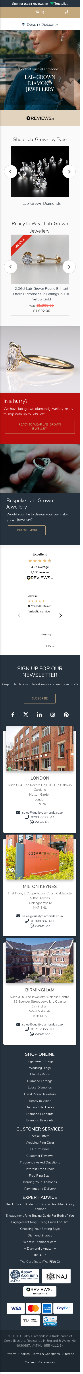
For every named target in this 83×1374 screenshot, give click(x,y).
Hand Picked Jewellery (40, 1094)
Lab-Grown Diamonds (42, 203)
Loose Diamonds (40, 1087)
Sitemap (68, 1354)
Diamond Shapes (40, 1235)
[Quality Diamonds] (40, 24)
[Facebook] (13, 714)
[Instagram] (53, 714)
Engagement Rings (40, 1061)
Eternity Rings (40, 1074)
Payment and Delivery (40, 1188)
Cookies (24, 1354)
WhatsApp (42, 822)
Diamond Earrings (39, 1081)
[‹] (10, 171)
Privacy (11, 1354)
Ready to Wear (40, 1100)
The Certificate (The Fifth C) (40, 1261)
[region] (40, 615)
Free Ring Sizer (40, 1175)
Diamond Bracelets (40, 1120)
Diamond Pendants (40, 1114)
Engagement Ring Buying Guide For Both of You (40, 1215)
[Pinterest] (66, 714)
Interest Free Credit (40, 1169)
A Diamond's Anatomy (40, 1248)
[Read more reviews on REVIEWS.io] (40, 578)
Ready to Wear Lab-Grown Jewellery (40, 427)
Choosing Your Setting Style (40, 1228)
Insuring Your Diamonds (40, 1182)
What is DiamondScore (39, 1242)
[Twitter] (25, 714)
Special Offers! (39, 1136)
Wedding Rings (40, 1068)
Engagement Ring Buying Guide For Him (39, 1222)
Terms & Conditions (46, 1354)
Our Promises (40, 1149)
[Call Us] (67, 12)
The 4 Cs (39, 1255)
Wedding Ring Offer (40, 1142)
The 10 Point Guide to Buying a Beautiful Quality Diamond (39, 1206)
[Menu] (12, 12)
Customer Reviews (39, 1155)
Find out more (26, 530)
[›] (69, 171)
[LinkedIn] (39, 714)
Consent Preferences (40, 1362)
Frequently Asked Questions (40, 1162)
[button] (19, 615)
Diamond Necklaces (40, 1107)
